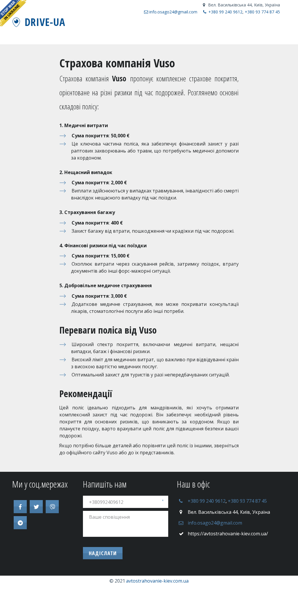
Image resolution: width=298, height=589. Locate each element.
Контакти (153, 31)
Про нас (178, 31)
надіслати (103, 553)
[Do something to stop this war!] (13, 13)
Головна (127, 31)
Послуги (257, 31)
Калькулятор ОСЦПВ (215, 31)
